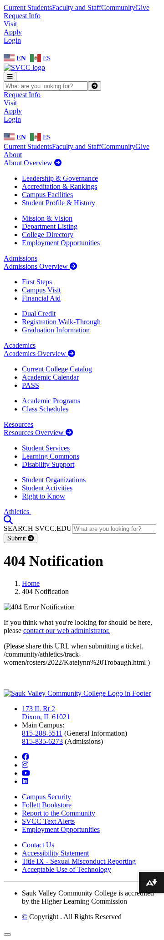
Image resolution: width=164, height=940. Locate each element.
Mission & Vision (47, 218)
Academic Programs (51, 401)
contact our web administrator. (66, 630)
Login (12, 40)
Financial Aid (41, 298)
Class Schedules (45, 409)
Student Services (46, 448)
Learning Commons (50, 456)
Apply (13, 32)
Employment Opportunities (61, 243)
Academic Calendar (50, 377)
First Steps (37, 282)
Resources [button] (18, 424)
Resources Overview (35, 432)
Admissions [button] (20, 258)
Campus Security (46, 797)
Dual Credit (39, 313)
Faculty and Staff (76, 7)
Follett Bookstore (47, 805)
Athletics (17, 511)
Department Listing (49, 226)
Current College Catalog (57, 369)
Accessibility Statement (55, 853)
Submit (17, 538)
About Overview (29, 163)
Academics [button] (20, 345)
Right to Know (43, 496)
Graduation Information (56, 330)
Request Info (22, 16)
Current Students (28, 7)
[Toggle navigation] (10, 76)
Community (118, 7)
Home (31, 583)
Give (142, 7)
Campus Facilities (47, 194)
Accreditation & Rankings (59, 186)
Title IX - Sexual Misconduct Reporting (79, 861)
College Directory (47, 234)
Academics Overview (36, 353)
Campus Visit (41, 290)
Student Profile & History (58, 203)
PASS (30, 385)
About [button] (13, 154)
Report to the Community (58, 813)
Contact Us (38, 845)
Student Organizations (54, 480)
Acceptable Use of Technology (66, 869)
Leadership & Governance (60, 178)
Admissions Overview (37, 266)
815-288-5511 (42, 733)
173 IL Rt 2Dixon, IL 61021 (46, 713)
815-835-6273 (42, 741)
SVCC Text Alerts (48, 821)
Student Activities (47, 488)
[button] (8, 520)
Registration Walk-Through (61, 322)
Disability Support (48, 464)
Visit (10, 24)
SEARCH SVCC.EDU (38, 528)
